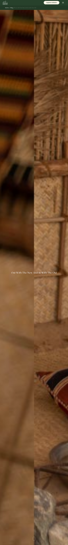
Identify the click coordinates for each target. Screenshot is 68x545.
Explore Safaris (51, 3)
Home (7, 8)
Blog (12, 8)
